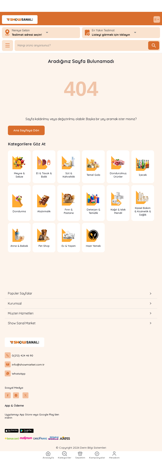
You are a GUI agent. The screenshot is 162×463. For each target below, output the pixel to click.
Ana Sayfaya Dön (26, 130)
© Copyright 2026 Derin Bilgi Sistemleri (81, 447)
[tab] (81, 293)
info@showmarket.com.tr (28, 364)
